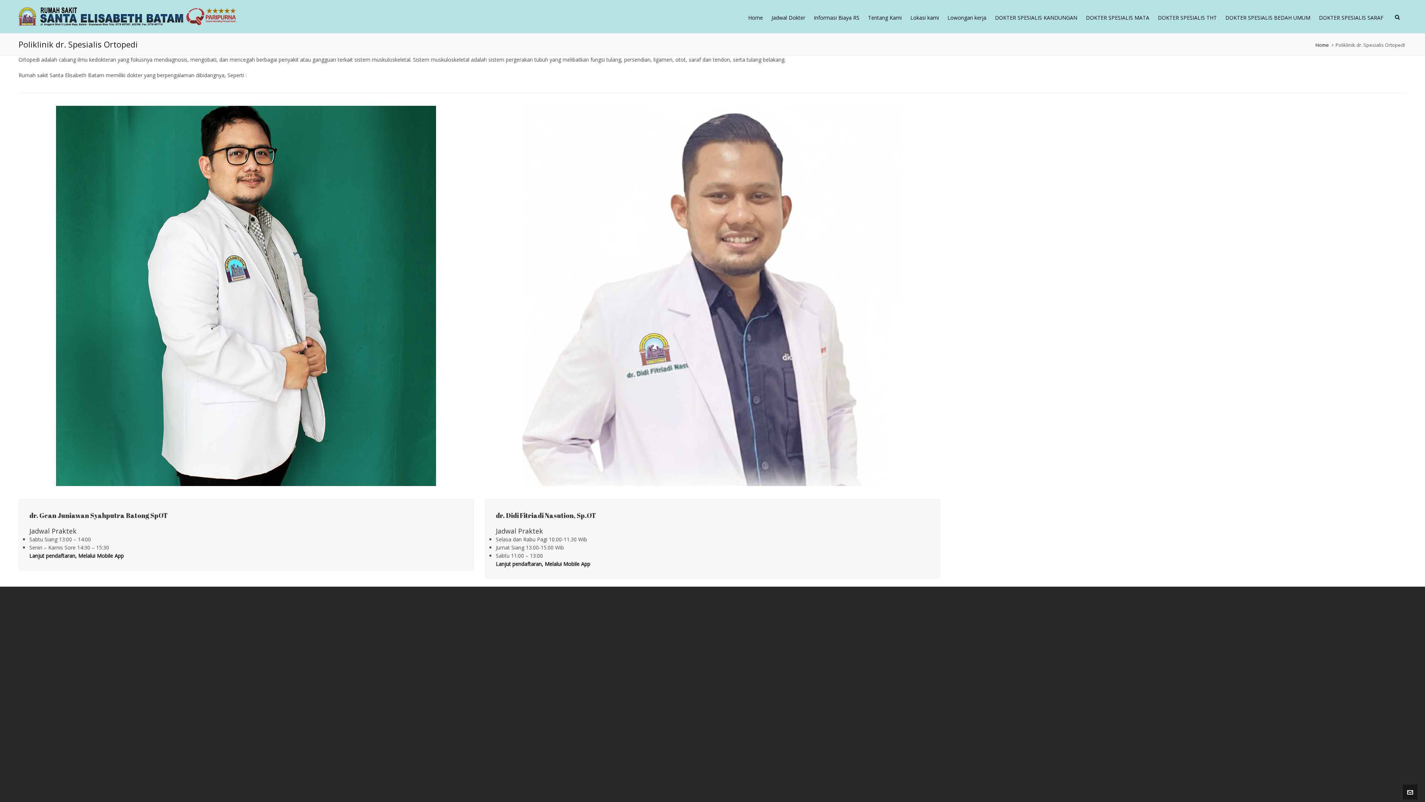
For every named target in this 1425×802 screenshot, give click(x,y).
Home (1322, 45)
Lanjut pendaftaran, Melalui (63, 555)
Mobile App (110, 555)
